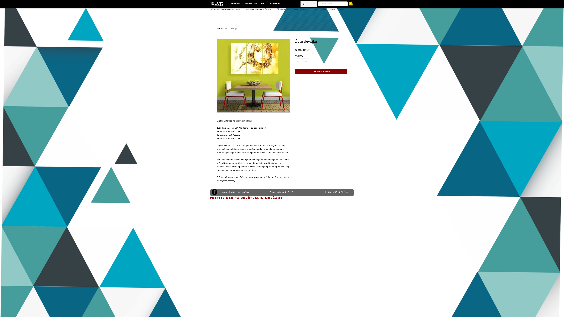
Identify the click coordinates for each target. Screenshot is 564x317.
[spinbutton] (302, 61)
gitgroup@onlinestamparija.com (236, 191)
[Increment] (306, 61)
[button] (351, 3)
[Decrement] (297, 61)
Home (220, 28)
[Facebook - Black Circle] (214, 192)
